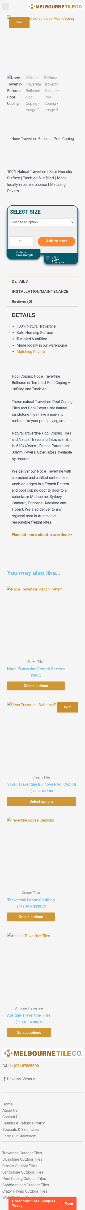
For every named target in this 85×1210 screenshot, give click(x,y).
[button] (5, 6)
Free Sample (24, 254)
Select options (36, 686)
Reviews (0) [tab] (22, 301)
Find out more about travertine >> (42, 535)
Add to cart (56, 241)
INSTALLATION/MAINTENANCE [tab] (40, 291)
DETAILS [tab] (20, 281)
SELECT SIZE (25, 212)
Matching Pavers (31, 351)
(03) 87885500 (26, 1066)
